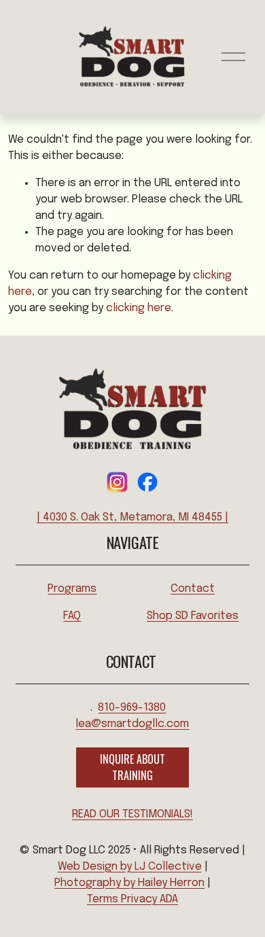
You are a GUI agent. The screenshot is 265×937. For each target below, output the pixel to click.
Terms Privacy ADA (132, 899)
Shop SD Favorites (192, 616)
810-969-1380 (132, 707)
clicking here (138, 308)
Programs (72, 589)
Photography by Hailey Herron (129, 883)
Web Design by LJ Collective (130, 866)
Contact (193, 589)
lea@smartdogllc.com (132, 724)
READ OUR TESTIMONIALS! (132, 814)
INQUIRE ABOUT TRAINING (132, 767)
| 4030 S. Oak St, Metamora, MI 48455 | (132, 517)
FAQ (72, 616)
